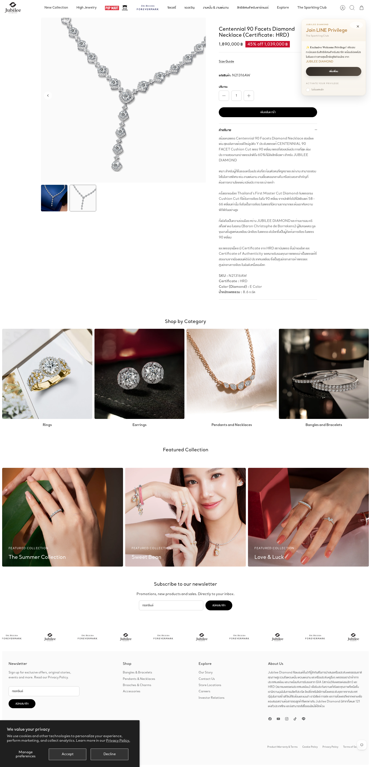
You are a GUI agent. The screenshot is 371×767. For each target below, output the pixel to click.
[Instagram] (287, 719)
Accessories (131, 691)
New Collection (56, 7)
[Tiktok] (295, 719)
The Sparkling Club (312, 7)
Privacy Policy (330, 747)
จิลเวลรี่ (171, 7)
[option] (123, 100)
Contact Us (207, 679)
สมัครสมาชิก (218, 605)
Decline (109, 754)
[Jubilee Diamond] (13, 7)
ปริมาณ (223, 87)
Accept (68, 754)
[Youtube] (278, 719)
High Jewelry (86, 7)
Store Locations (210, 685)
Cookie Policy (310, 747)
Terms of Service (352, 747)
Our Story (206, 672)
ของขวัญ (189, 7)
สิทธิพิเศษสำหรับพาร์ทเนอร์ (253, 7)
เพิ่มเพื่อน (333, 71)
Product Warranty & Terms (282, 747)
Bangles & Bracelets (137, 672)
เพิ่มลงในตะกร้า (268, 112)
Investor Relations (212, 698)
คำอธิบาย (225, 130)
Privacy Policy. (118, 740)
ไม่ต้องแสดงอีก (318, 89)
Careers (204, 691)
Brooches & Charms (137, 685)
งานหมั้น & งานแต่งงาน (216, 7)
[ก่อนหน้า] (48, 95)
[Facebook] (270, 719)
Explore (283, 7)
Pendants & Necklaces (139, 679)
